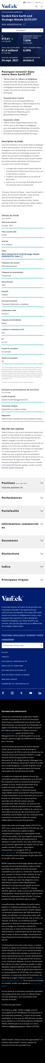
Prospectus (21, 203)
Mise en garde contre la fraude (16, 675)
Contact (5, 657)
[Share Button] (36, 6)
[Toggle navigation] (41, 6)
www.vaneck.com (8, 733)
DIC (12, 203)
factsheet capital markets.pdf (12, 468)
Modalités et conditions (12, 666)
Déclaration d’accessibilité (14, 670)
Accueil (5, 652)
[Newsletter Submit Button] (41, 645)
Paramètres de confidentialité (15, 684)
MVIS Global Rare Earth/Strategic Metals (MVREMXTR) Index (20, 255)
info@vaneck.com (15, 1026)
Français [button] (38, 2)
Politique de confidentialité (14, 661)
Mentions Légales (9, 679)
